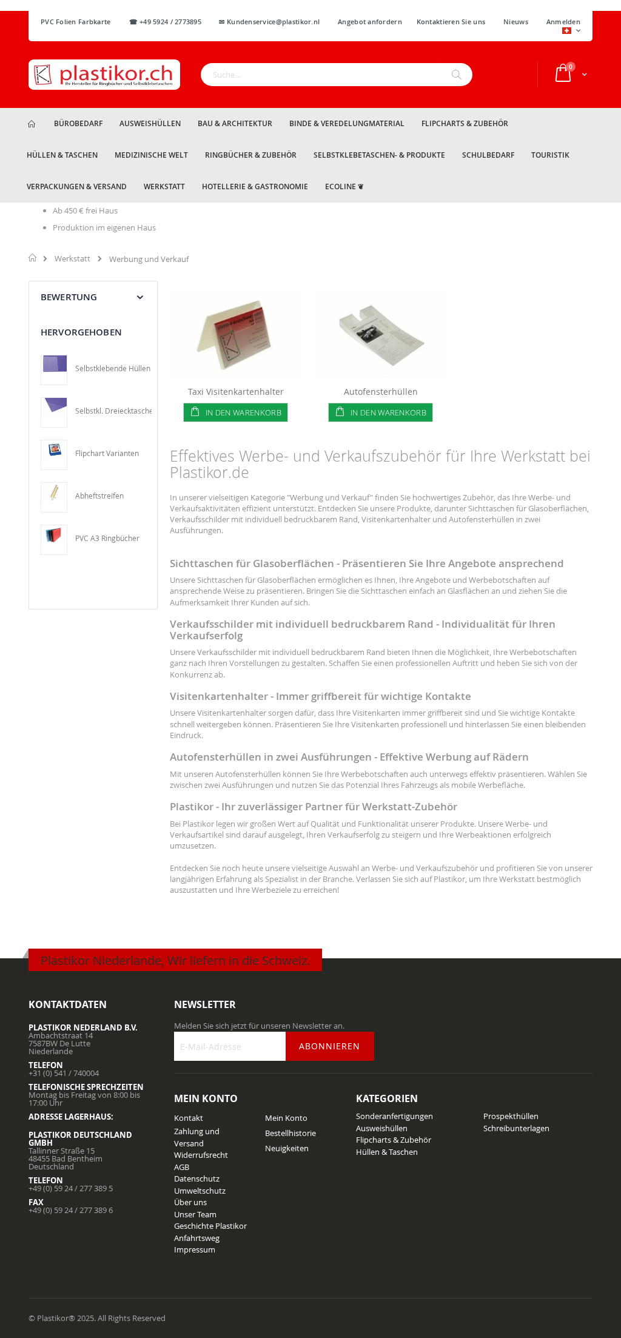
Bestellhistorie (290, 1133)
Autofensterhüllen (381, 391)
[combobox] (336, 74)
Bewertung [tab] (69, 297)
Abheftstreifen (99, 495)
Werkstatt (72, 259)
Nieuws (515, 21)
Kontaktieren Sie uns (451, 21)
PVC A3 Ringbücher (107, 538)
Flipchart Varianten (107, 453)
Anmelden (563, 21)
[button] (571, 31)
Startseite (33, 257)
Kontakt (188, 1117)
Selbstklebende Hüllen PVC (120, 368)
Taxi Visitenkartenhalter (236, 391)
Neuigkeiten (287, 1148)
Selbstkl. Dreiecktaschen (116, 410)
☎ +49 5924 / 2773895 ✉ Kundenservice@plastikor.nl (224, 21)
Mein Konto (286, 1117)
